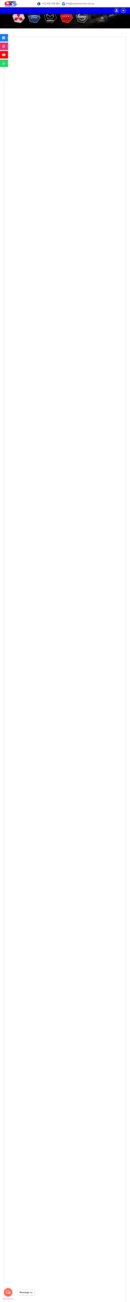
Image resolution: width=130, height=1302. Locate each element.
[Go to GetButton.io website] (8, 1299)
